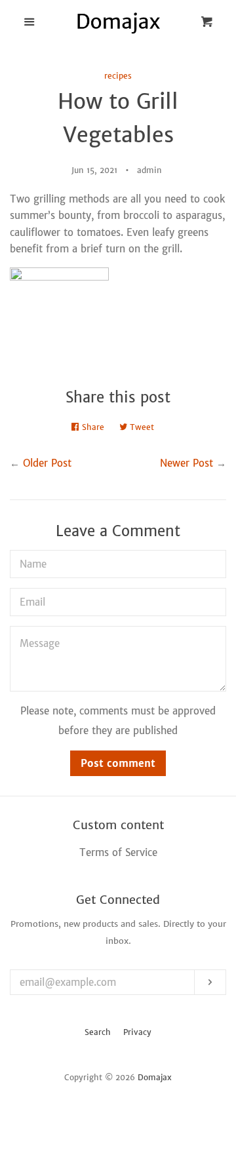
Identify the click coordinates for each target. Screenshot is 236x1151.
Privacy (137, 1032)
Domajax (155, 1077)
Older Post (47, 463)
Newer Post (186, 463)
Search (98, 1032)
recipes (118, 76)
